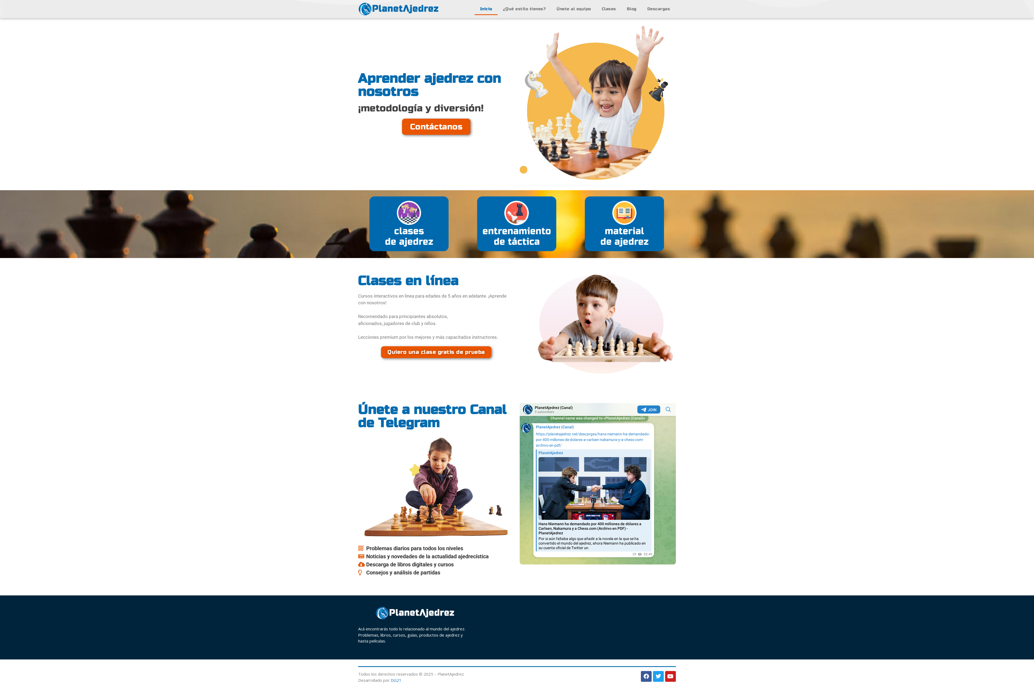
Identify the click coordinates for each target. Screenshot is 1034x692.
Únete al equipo (574, 8)
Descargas (658, 8)
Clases (609, 8)
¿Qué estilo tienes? (524, 8)
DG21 (396, 680)
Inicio (486, 8)
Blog (632, 8)
